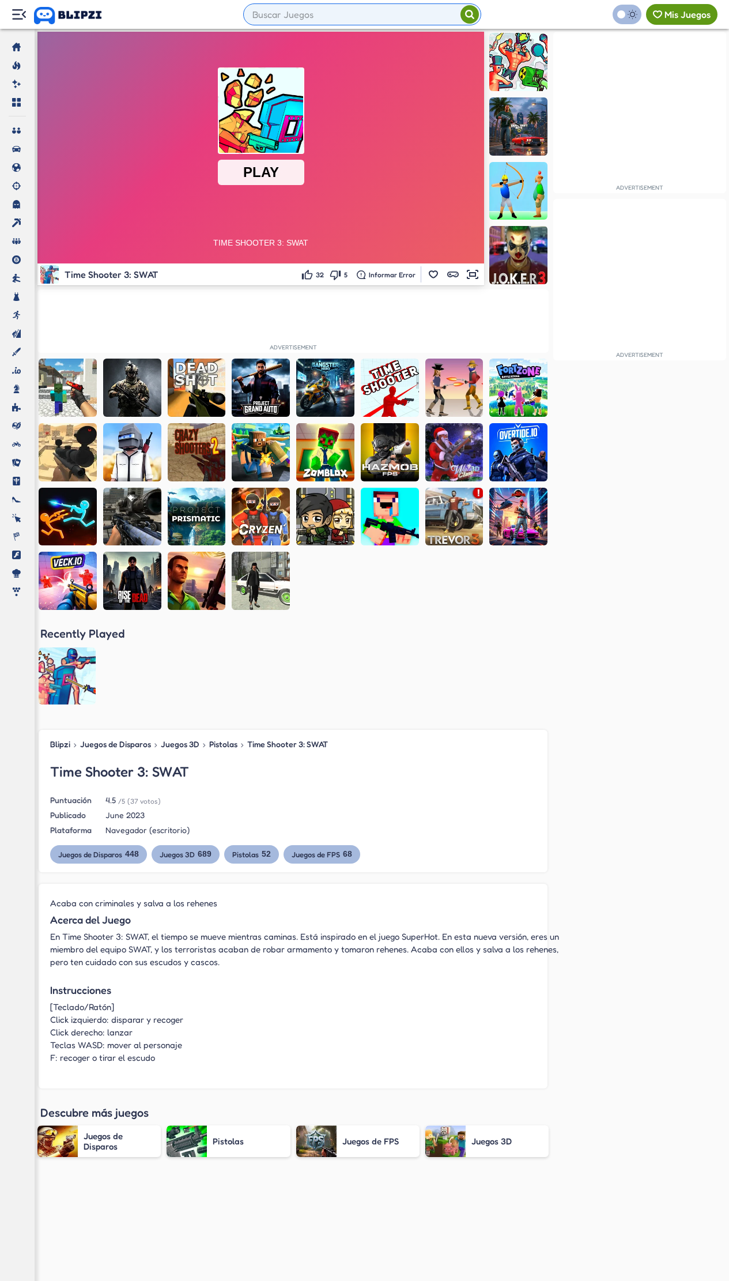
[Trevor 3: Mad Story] (454, 517)
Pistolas (223, 744)
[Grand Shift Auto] (518, 126)
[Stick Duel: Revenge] (67, 517)
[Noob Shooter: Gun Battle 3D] (390, 517)
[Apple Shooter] (518, 191)
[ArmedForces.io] (132, 387)
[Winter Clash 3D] (454, 452)
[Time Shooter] (390, 387)
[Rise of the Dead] (132, 581)
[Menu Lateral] (19, 15)
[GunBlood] (454, 387)
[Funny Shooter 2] (518, 62)
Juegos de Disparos (115, 744)
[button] (433, 274)
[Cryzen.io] (261, 517)
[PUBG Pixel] (132, 452)
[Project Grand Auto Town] (261, 387)
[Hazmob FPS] (390, 452)
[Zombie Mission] (325, 517)
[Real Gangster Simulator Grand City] (518, 517)
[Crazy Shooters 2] (197, 452)
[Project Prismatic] (197, 517)
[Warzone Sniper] (132, 517)
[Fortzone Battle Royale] (518, 387)
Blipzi (60, 744)
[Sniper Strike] (67, 452)
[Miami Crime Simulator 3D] (197, 581)
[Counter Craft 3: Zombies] (67, 387)
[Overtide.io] (518, 452)
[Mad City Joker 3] (518, 255)
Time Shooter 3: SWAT (287, 744)
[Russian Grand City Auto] (261, 581)
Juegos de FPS (322, 854)
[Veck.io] (67, 581)
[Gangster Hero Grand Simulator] (325, 387)
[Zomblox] (325, 452)
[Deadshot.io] (197, 387)
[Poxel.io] (261, 452)
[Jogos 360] (76, 15)
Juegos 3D (180, 744)
